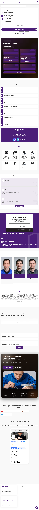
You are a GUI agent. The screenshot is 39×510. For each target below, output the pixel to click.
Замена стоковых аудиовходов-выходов (25, 58)
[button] (17, 286)
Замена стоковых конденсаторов (7, 65)
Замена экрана (7, 57)
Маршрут (14, 448)
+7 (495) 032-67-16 (23, 2)
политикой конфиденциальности (24, 31)
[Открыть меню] (37, 2)
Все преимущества (19, 206)
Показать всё (19, 72)
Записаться (11, 60)
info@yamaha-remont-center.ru (8, 500)
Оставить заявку (8, 367)
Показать (19, 347)
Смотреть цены (18, 367)
